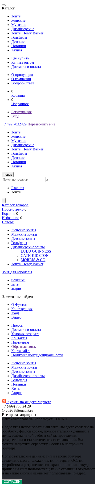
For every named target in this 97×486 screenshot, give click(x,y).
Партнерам (20, 342)
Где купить (20, 58)
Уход (15, 313)
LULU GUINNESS (36, 251)
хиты (15, 284)
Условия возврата (25, 334)
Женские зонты (23, 230)
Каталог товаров (15, 205)
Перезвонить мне (41, 124)
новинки (18, 280)
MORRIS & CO (33, 260)
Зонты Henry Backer (27, 33)
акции (16, 289)
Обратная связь (23, 347)
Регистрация (21, 112)
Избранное (20, 104)
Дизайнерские (22, 29)
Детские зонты (23, 239)
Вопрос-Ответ (22, 83)
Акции (16, 393)
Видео (16, 317)
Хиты (15, 388)
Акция (16, 50)
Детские (17, 42)
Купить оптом (22, 62)
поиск (8, 174)
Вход (15, 116)
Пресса (17, 325)
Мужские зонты (24, 234)
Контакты (19, 338)
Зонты (16, 16)
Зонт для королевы (17, 272)
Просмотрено (13, 209)
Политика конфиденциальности (37, 355)
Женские (18, 20)
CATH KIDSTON (35, 255)
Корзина (18, 95)
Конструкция (21, 309)
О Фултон (19, 305)
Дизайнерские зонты (28, 247)
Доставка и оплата (26, 67)
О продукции (22, 75)
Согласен (12, 481)
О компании (21, 79)
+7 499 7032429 (14, 124)
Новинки (18, 46)
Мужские (18, 25)
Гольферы (19, 37)
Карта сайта (20, 351)
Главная (17, 188)
